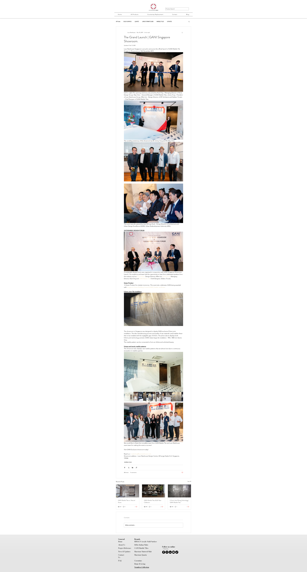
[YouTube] (173, 552)
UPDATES (169, 21)
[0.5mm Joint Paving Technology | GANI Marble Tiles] (179, 490)
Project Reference (124, 548)
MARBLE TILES (160, 21)
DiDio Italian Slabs (141, 545)
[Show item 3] (148, 396)
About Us (121, 545)
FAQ (120, 560)
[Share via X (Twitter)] (128, 467)
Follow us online (168, 547)
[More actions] (182, 32)
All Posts (118, 21)
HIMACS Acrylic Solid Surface (145, 541)
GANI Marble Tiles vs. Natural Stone (126, 501)
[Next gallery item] (181, 371)
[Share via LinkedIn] (132, 467)
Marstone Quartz (140, 555)
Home (120, 541)
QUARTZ (137, 21)
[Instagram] (166, 552)
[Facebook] (163, 552)
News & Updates (124, 551)
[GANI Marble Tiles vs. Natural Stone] (127, 490)
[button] (134, 14)
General (121, 539)
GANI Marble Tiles (141, 548)
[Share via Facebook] (124, 467)
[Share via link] (136, 467)
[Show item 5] (167, 396)
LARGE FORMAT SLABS (147, 21)
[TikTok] (176, 552)
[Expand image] (153, 372)
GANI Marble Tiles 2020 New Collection (152, 501)
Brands (137, 539)
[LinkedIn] (170, 552)
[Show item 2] (138, 396)
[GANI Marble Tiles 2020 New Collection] (153, 490)
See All (189, 481)
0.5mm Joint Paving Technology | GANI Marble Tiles (179, 501)
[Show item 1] (129, 396)
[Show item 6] (176, 396)
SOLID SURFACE (127, 21)
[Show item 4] (157, 396)
